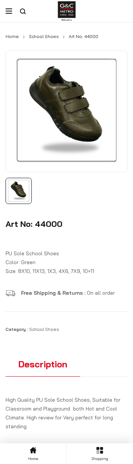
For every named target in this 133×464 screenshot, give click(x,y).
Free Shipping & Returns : (54, 293)
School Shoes (44, 36)
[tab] (43, 367)
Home (12, 36)
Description (42, 364)
